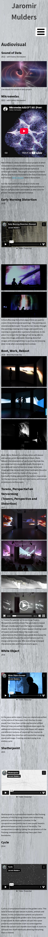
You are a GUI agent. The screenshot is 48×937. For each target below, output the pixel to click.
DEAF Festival (18, 177)
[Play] (4, 616)
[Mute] (39, 616)
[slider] (22, 616)
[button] (24, 605)
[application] (24, 605)
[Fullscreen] (43, 616)
